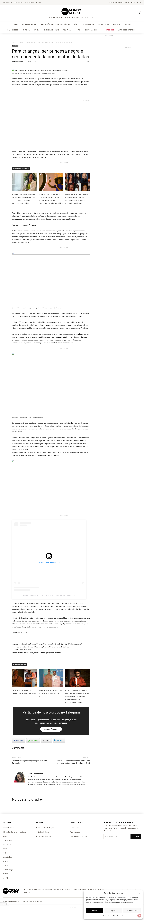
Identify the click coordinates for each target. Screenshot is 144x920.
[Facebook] (134, 2)
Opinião (37, 30)
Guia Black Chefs (93, 30)
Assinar (136, 836)
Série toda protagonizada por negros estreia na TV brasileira (29, 762)
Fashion (127, 24)
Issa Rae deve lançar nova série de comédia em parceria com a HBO (50, 693)
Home (15, 24)
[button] (139, 893)
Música (26, 30)
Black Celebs (13, 30)
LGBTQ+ (77, 30)
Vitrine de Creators (127, 30)
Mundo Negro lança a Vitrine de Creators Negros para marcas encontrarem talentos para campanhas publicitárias (76, 198)
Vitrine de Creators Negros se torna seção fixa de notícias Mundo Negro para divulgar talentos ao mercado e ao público (51, 198)
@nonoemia (47, 644)
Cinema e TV (88, 24)
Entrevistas (103, 24)
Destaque (21, 42)
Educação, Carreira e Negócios (55, 24)
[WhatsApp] (137, 2)
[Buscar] (139, 13)
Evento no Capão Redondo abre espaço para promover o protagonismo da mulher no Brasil (73, 762)
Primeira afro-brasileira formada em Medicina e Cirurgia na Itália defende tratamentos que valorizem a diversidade (23, 198)
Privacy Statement (118, 915)
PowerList (109, 30)
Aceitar (94, 911)
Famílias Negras (51, 30)
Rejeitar (113, 911)
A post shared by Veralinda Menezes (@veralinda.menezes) (49, 595)
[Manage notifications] (139, 915)
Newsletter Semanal (116, 2)
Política (67, 30)
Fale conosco (18, 2)
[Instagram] (126, 2)
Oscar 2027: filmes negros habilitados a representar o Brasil (24, 691)
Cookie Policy (106, 915)
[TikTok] (129, 2)
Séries (77, 24)
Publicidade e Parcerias (33, 2)
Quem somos (7, 2)
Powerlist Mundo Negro (45, 828)
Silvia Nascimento (17, 61)
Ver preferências (132, 911)
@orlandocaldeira (74, 644)
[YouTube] (132, 2)
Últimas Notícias (30, 24)
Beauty (116, 24)
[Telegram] (140, 2)
